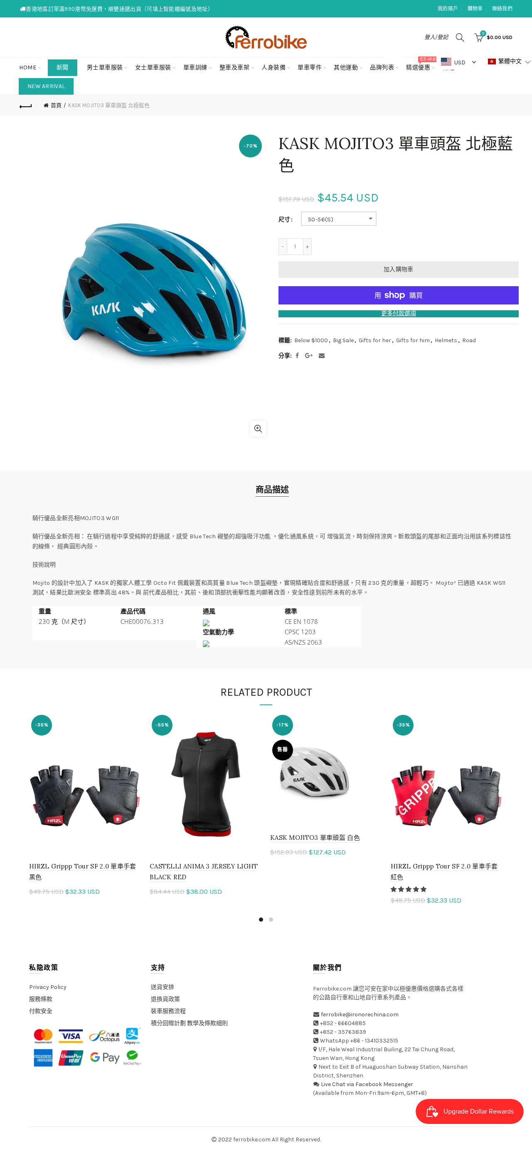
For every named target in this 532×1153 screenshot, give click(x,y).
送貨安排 (162, 987)
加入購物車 (399, 269)
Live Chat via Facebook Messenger (367, 1084)
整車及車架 (234, 67)
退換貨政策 (165, 999)
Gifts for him (413, 340)
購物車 (475, 9)
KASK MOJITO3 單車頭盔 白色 (315, 837)
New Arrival (46, 86)
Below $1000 (311, 340)
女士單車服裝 (153, 67)
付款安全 (40, 1011)
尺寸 (284, 219)
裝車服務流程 (168, 1011)
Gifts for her (375, 340)
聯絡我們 (502, 9)
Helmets (446, 340)
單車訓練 (195, 67)
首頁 (56, 105)
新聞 (63, 67)
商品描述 (272, 490)
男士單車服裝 (105, 67)
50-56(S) (320, 219)
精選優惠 (421, 64)
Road (469, 340)
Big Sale (343, 340)
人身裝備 (273, 67)
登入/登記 (436, 37)
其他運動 (346, 67)
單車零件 (310, 67)
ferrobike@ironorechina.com (360, 1014)
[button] (409, 889)
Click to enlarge (258, 429)
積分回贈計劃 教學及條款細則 (189, 1023)
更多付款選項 (398, 313)
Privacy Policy (47, 987)
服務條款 (40, 999)
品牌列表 (384, 64)
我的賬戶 (448, 9)
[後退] (25, 105)
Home (27, 67)
